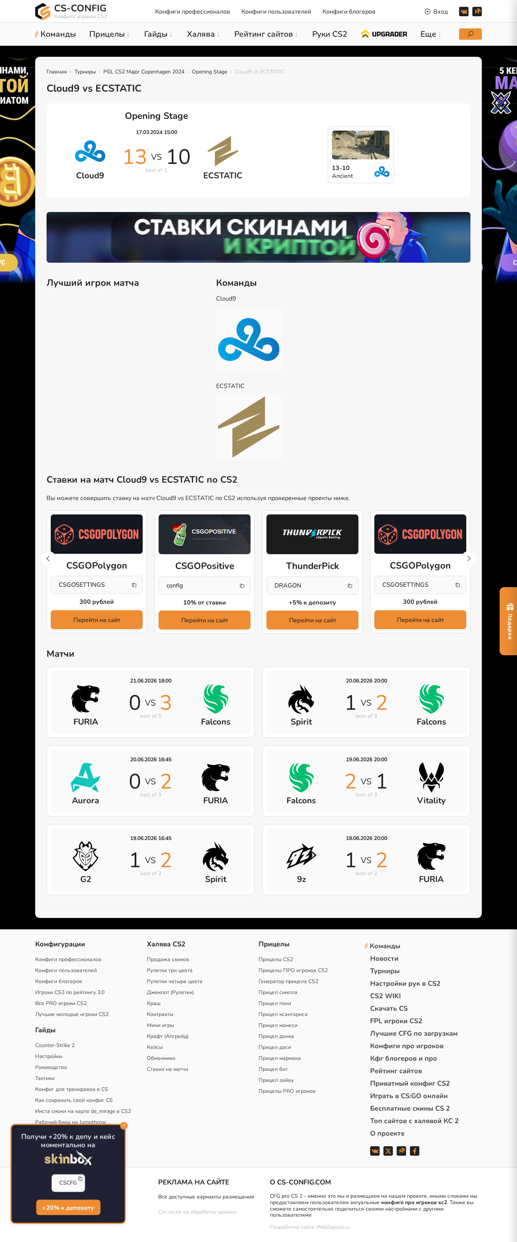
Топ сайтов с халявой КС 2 (414, 1120)
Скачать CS (389, 1008)
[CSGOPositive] (205, 534)
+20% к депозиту (68, 1207)
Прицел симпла (277, 992)
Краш (153, 1003)
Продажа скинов (168, 959)
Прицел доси (274, 1047)
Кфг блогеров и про (403, 1058)
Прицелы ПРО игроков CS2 (293, 970)
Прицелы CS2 (275, 959)
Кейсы (155, 1047)
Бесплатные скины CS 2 (410, 1108)
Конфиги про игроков (407, 1045)
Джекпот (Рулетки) (170, 992)
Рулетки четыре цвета (174, 981)
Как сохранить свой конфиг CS (74, 1100)
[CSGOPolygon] (97, 534)
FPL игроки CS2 (396, 1020)
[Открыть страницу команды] (254, 339)
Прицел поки (274, 1003)
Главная (57, 71)
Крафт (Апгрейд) (167, 1036)
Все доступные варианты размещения (206, 1196)
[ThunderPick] (312, 534)
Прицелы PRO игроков (287, 1091)
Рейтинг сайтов (396, 1070)
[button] (468, 558)
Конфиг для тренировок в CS (71, 1089)
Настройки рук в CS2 (405, 983)
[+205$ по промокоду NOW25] (258, 237)
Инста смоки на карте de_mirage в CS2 (83, 1111)
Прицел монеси (277, 1025)
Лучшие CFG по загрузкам (414, 1033)
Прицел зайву (276, 1080)
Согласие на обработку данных (197, 1212)
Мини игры (160, 1025)
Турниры (85, 71)
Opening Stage (209, 71)
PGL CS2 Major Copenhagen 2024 (143, 71)
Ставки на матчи (167, 1069)
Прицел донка (276, 1036)
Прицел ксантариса (283, 1014)
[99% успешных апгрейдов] (384, 33)
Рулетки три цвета (170, 970)
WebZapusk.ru (333, 1227)
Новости (384, 958)
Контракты (160, 1014)
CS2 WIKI (385, 995)
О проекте (387, 1133)
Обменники (161, 1058)
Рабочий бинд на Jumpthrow (70, 1122)
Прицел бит (273, 1069)
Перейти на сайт (96, 620)
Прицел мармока (279, 1058)
